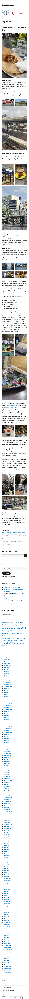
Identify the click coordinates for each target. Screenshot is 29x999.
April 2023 (6, 696)
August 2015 (7, 818)
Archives (4, 983)
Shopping (9, 640)
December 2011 (8, 882)
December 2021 (8, 726)
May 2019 (6, 763)
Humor (17, 631)
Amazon (4, 622)
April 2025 (6, 661)
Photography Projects (8, 990)
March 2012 (7, 876)
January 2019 (7, 767)
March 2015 (7, 822)
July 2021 (6, 736)
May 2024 (6, 673)
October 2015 (7, 815)
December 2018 (8, 769)
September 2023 (8, 686)
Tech (17, 640)
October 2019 (7, 755)
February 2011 (7, 901)
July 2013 (6, 847)
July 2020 (6, 749)
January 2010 (7, 924)
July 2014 (6, 832)
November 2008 (8, 951)
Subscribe (6, 573)
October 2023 (7, 684)
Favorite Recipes (6, 987)
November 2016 (8, 797)
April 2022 (6, 719)
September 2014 (8, 828)
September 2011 (8, 887)
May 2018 (6, 772)
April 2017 (6, 790)
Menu (24, 5)
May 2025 (6, 659)
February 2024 (7, 679)
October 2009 (7, 930)
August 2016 (7, 803)
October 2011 (7, 886)
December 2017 (8, 780)
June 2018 (6, 771)
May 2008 (6, 962)
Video (12, 643)
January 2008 (7, 968)
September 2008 (8, 955)
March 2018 (7, 774)
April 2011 (6, 897)
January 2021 (7, 748)
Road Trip (4, 640)
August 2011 (7, 889)
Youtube (4, 646)
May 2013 (6, 851)
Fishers (18, 628)
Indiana (23, 631)
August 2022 (7, 711)
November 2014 (8, 824)
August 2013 (7, 845)
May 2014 (6, 836)
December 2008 (8, 949)
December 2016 (8, 795)
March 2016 (7, 807)
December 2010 (8, 905)
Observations (16, 541)
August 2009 (7, 933)
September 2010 (8, 910)
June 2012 (6, 870)
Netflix (18, 636)
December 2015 (8, 811)
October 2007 (7, 974)
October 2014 (7, 826)
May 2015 (6, 820)
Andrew (6, 597)
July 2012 (6, 868)
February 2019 (7, 765)
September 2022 (8, 709)
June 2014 (6, 834)
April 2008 (6, 964)
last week (13, 82)
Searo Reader (7, 589)
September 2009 (8, 932)
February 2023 (7, 700)
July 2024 (6, 669)
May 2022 (6, 717)
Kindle (21, 633)
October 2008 (7, 953)
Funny (4, 631)
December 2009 (8, 926)
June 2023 (6, 692)
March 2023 (7, 698)
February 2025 (7, 665)
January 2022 (7, 725)
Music (14, 636)
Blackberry (20, 622)
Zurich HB (7, 92)
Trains (19, 542)
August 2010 (7, 912)
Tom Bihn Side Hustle (13, 289)
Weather (18, 643)
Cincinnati (21, 625)
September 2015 (8, 817)
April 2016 (6, 805)
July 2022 (6, 713)
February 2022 (7, 723)
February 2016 (7, 809)
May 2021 (6, 740)
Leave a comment (7, 544)
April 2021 (6, 742)
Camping (15, 625)
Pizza (10, 638)
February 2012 (7, 878)
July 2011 (6, 891)
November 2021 (8, 728)
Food (11, 541)
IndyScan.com (8, 5)
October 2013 (7, 841)
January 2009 (7, 947)
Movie (8, 636)
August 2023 (7, 688)
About (4, 980)
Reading (17, 638)
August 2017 (7, 788)
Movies (11, 636)
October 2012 (7, 864)
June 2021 (6, 738)
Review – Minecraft (19, 587)
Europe (10, 542)
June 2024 (6, 671)
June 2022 (6, 715)
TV (9, 643)
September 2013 (8, 843)
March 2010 (7, 920)
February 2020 (7, 753)
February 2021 (7, 746)
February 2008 (7, 966)
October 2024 (7, 667)
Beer (16, 622)
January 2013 (7, 859)
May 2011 (6, 895)
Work (25, 542)
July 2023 (6, 690)
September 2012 (8, 866)
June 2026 (6, 656)
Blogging (4, 625)
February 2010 (7, 922)
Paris (16, 542)
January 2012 (7, 880)
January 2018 (7, 778)
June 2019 (6, 761)
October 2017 (7, 784)
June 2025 (6, 657)
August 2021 (7, 734)
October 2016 (7, 799)
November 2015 (8, 813)
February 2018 (7, 776)
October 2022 (7, 707)
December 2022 (8, 703)
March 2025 (7, 663)
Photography (5, 638)
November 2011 (8, 884)
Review (23, 638)
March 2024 (7, 677)
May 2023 (6, 694)
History (12, 631)
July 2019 (6, 759)
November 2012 (8, 863)
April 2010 (6, 918)
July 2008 (6, 958)
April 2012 (6, 874)
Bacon (13, 622)
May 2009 (6, 939)
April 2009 (6, 941)
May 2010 (6, 916)
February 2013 (7, 857)
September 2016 (8, 801)
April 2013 (6, 853)
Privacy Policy (12, 995)
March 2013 (7, 855)
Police (13, 638)
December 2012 (8, 861)
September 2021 (8, 732)
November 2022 (8, 705)
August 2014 (7, 830)
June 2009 (6, 937)
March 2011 (7, 899)
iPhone (17, 633)
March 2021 (7, 744)
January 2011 (7, 903)
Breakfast (10, 625)
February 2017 (7, 792)
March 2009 (7, 943)
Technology (21, 541)
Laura (5, 601)
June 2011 (6, 893)
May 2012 (6, 872)
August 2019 (7, 757)
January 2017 (7, 794)
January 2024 (7, 680)
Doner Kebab (10, 407)
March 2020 (7, 751)
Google (8, 631)
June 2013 (6, 849)
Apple (9, 622)
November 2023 (8, 682)
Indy (13, 633)
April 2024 (6, 675)
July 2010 (6, 914)
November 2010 (8, 907)
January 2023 (7, 702)
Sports (14, 640)
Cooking (7, 628)
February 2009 (7, 945)
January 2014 (7, 840)
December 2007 (8, 970)
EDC (15, 628)
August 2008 (7, 956)
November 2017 (8, 782)
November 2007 (8, 972)
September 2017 (8, 786)
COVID (12, 628)
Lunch (4, 636)
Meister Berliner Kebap (13, 405)
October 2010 (7, 909)
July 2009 (6, 935)
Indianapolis (7, 633)
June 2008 (6, 960)
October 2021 (7, 730)
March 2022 (7, 721)
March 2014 (7, 838)
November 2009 (8, 928)
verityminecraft (8, 587)
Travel (3, 542)
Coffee (7, 542)
